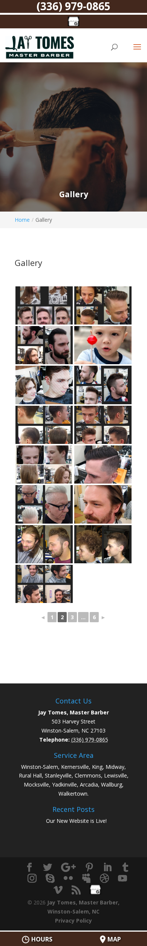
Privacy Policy (73, 920)
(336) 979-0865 (73, 6)
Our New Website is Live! (76, 820)
